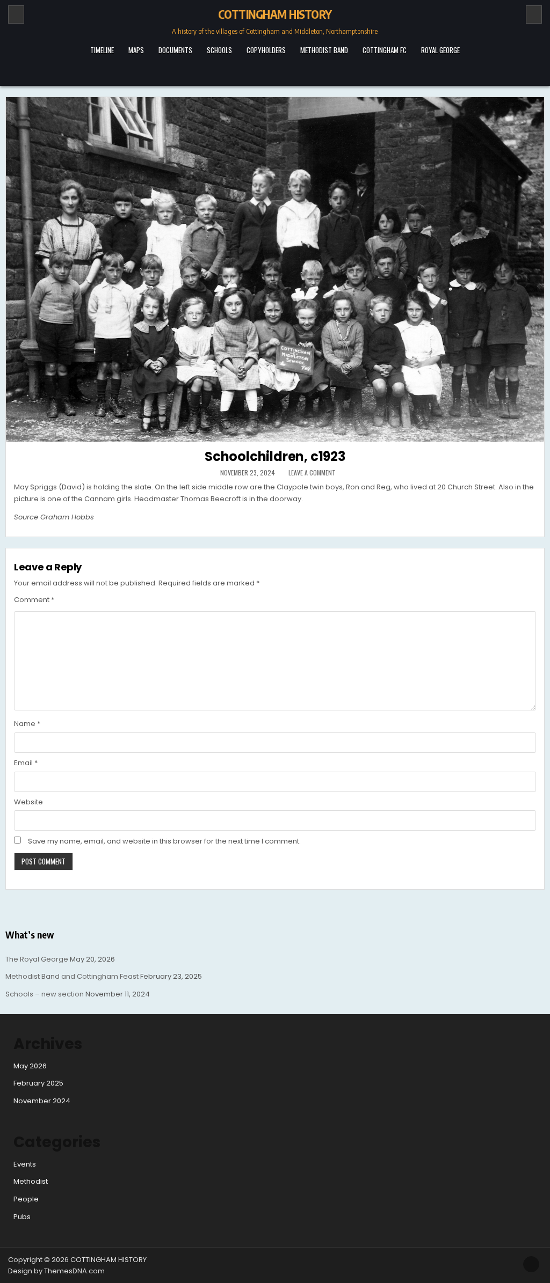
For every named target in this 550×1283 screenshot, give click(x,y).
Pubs (22, 1217)
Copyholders (266, 50)
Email (26, 763)
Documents (175, 50)
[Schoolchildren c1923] (275, 269)
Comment (34, 600)
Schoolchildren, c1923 (275, 456)
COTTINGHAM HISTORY (275, 13)
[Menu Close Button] (275, 70)
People (26, 1199)
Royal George (440, 50)
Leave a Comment (312, 473)
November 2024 (41, 1101)
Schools (219, 50)
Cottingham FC (385, 50)
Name (27, 724)
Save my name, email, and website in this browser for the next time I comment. (164, 841)
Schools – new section (44, 994)
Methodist (30, 1181)
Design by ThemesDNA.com (56, 1271)
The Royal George (36, 959)
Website (28, 802)
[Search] (534, 14)
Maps (136, 50)
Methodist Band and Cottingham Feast (72, 976)
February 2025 (38, 1083)
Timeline (102, 50)
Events (24, 1164)
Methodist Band (324, 50)
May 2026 (30, 1066)
